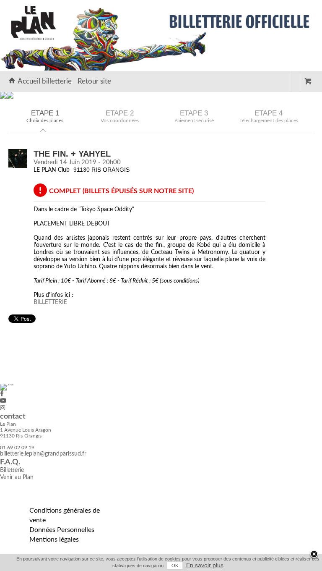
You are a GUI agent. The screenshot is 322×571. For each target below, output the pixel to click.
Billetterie (12, 470)
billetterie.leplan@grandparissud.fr (43, 454)
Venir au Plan (17, 477)
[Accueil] (3, 97)
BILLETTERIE (50, 302)
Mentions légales (54, 539)
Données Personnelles (61, 529)
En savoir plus (204, 565)
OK (174, 565)
